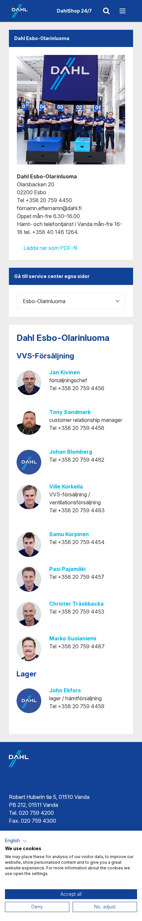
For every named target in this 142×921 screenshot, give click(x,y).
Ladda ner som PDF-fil (49, 248)
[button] (16, 841)
